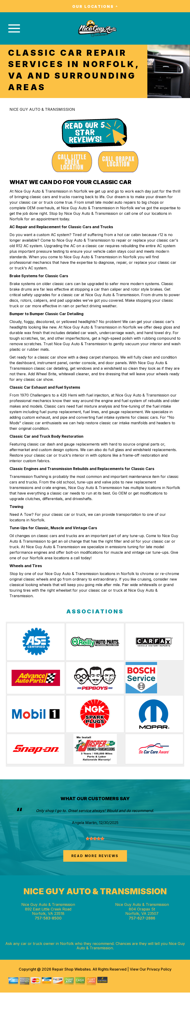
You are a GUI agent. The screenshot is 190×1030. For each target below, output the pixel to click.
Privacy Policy (159, 969)
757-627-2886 (142, 918)
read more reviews (95, 856)
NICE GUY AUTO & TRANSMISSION (42, 109)
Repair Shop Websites (71, 969)
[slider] (95, 838)
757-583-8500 (48, 918)
